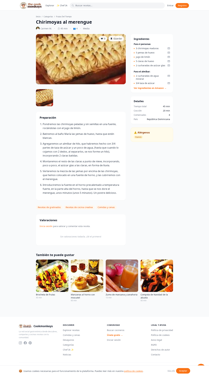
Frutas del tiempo (64, 16)
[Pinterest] (30, 342)
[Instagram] (20, 342)
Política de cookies (160, 335)
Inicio (38, 16)
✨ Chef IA (62, 5)
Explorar (50, 5)
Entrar (170, 5)
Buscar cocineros (115, 330)
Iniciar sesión (114, 339)
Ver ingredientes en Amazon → (150, 88)
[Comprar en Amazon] (169, 48)
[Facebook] (25, 342)
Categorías (48, 16)
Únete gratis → (115, 335)
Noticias (67, 354)
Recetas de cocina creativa (79, 207)
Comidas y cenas (106, 207)
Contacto (155, 354)
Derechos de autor (160, 349)
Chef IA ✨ (68, 349)
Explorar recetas (71, 330)
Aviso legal (156, 339)
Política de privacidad (162, 330)
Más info (171, 371)
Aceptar (183, 370)
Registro (182, 5)
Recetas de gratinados (49, 207)
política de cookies (133, 371)
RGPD (154, 344)
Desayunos (68, 339)
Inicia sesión (46, 226)
